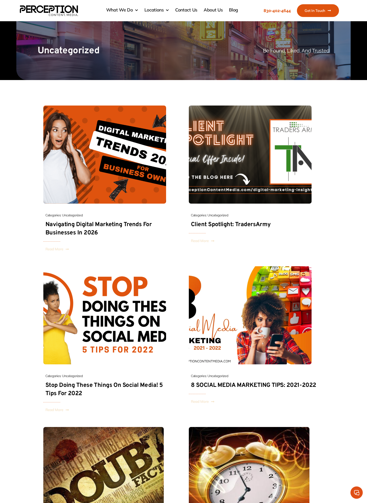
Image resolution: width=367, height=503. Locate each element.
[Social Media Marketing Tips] (250, 268)
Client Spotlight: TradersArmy (231, 224)
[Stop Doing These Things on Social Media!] (104, 268)
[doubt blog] (103, 429)
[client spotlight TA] (250, 107)
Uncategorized (72, 215)
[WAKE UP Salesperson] (249, 429)
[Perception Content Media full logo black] (49, 6)
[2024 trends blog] (104, 107)
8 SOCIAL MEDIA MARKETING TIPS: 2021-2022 (253, 385)
